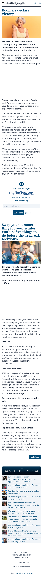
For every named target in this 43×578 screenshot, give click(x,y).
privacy (28, 213)
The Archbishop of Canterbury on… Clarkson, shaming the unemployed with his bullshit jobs (24, 533)
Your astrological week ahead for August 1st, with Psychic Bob (24, 540)
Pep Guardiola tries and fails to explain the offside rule (23, 492)
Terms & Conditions (21, 555)
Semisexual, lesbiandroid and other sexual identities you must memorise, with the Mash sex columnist (23, 519)
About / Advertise (22, 552)
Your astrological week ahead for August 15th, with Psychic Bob (24, 498)
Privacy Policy (21, 557)
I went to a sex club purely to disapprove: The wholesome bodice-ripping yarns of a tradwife (22, 479)
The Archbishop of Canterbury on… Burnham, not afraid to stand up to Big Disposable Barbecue (23, 505)
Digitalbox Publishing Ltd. (24, 573)
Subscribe (18, 212)
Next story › (35, 457)
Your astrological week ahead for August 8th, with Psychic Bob (24, 526)
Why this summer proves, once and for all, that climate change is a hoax (23, 512)
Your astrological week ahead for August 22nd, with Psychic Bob (24, 486)
